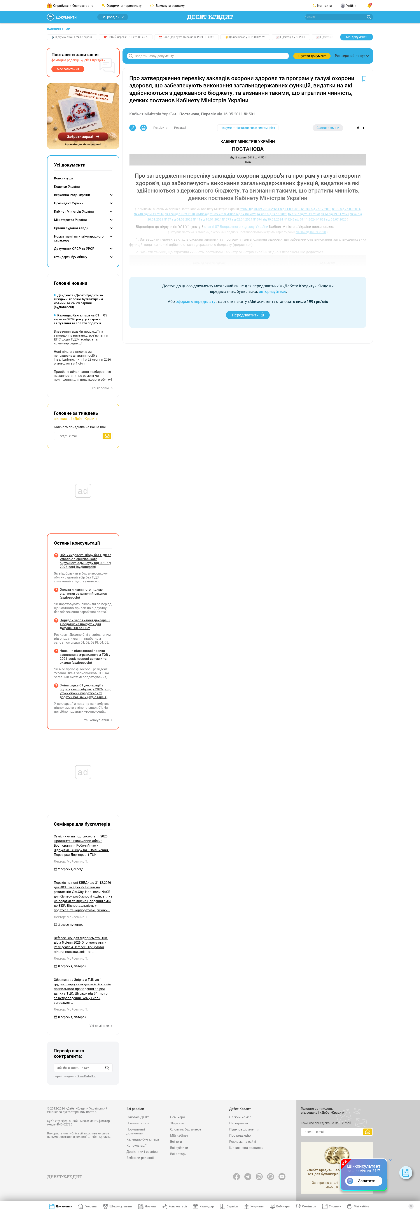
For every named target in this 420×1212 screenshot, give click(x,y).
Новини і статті (138, 1123)
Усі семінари (99, 1026)
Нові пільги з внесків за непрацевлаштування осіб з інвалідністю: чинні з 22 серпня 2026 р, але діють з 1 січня (82, 357)
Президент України (69, 203)
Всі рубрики (179, 1148)
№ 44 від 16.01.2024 (207, 219)
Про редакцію (240, 1135)
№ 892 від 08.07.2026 (331, 219)
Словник (335, 1206)
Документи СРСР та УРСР (74, 249)
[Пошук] (107, 1067)
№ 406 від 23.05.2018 (211, 214)
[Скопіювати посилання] (132, 128)
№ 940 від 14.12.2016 (149, 214)
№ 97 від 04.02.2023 (178, 219)
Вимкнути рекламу (170, 6)
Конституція (63, 178)
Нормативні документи (135, 1131)
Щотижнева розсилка (246, 1148)
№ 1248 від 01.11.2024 (300, 219)
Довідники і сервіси (142, 1152)
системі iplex (266, 128)
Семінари (177, 1117)
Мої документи (356, 37)
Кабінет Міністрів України (74, 212)
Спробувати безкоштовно (73, 6)
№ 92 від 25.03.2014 (346, 209)
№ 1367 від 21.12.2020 (304, 214)
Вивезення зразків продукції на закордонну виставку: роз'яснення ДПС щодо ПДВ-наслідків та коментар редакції (81, 337)
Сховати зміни (328, 128)
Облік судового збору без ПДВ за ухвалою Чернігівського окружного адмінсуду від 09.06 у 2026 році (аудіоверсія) (85, 561)
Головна (91, 1206)
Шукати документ (312, 56)
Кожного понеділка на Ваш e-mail (80, 427)
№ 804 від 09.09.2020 (241, 214)
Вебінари (283, 1206)
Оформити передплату (124, 6)
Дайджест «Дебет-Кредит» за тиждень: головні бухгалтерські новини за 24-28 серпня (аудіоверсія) (78, 301)
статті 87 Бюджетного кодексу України (236, 227)
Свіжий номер (240, 1117)
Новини (150, 1206)
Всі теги (176, 1142)
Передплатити (245, 315)
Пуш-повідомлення (244, 1129)
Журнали (177, 1123)
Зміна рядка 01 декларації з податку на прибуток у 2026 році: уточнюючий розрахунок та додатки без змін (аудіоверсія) (85, 691)
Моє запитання (68, 69)
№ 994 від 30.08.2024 (268, 219)
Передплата (238, 1123)
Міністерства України (70, 220)
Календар (207, 1206)
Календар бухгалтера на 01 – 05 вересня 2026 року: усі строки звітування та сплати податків (80, 319)
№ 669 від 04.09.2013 (255, 209)
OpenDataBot (86, 1076)
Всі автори (178, 1154)
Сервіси (232, 1206)
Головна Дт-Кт (137, 1117)
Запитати (366, 1181)
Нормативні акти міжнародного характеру (79, 238)
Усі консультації (97, 720)
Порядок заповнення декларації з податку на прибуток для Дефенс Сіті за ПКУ (85, 624)
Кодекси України (67, 187)
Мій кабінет (179, 1135)
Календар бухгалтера (142, 1139)
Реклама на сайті (242, 1142)
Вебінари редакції (140, 1158)
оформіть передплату (195, 301)
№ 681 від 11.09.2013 (285, 209)
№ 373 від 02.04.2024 (237, 219)
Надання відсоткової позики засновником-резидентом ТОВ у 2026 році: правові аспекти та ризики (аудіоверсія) (85, 657)
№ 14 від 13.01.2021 (335, 214)
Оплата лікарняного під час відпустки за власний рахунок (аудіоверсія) (83, 593)
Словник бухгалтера (185, 1129)
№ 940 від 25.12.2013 (316, 209)
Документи (66, 17)
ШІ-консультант (120, 1206)
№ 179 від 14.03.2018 (180, 214)
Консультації (136, 1146)
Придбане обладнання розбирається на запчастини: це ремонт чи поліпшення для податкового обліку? (83, 376)
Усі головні (101, 388)
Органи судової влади (71, 228)
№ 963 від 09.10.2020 (272, 214)
